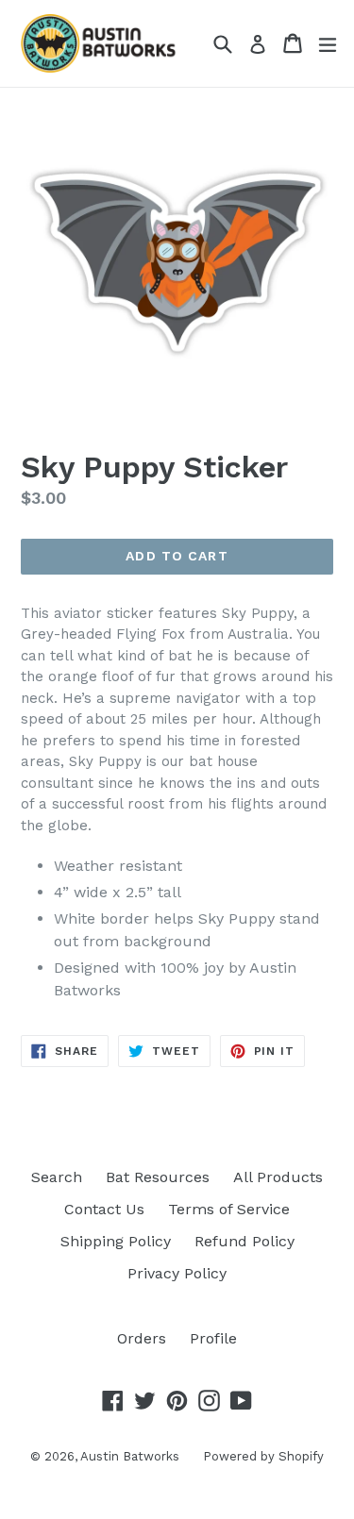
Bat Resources (158, 1177)
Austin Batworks (129, 1456)
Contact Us (104, 1209)
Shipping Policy (115, 1241)
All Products (278, 1177)
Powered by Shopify (263, 1456)
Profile (213, 1338)
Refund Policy (244, 1241)
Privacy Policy (177, 1273)
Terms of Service (229, 1209)
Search (56, 1177)
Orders (141, 1338)
